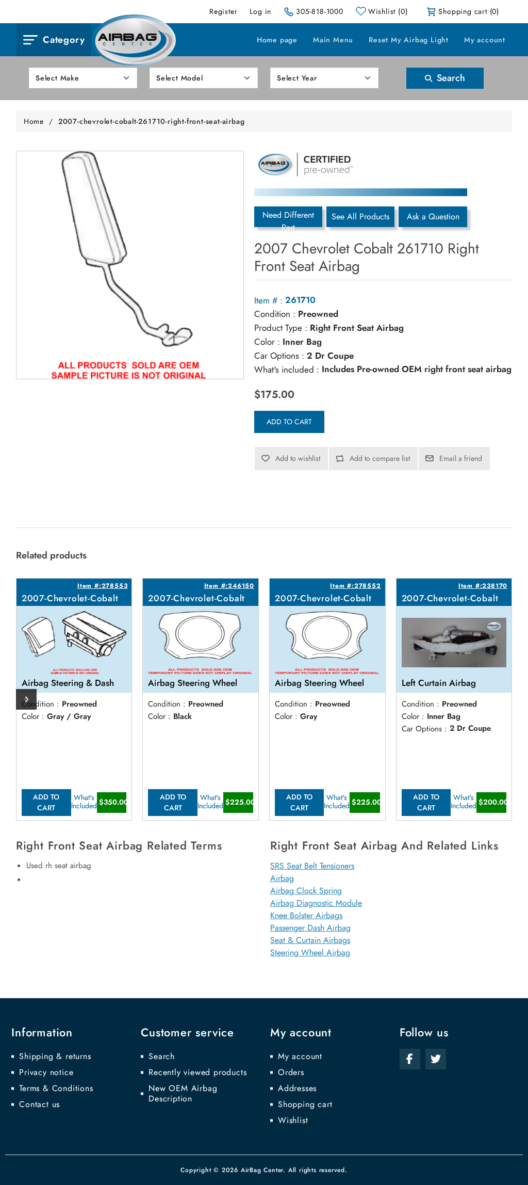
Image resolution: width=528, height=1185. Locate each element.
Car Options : (279, 355)
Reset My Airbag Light (409, 40)
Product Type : (280, 328)
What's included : (286, 369)
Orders (291, 1072)
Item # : (268, 300)
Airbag (282, 878)
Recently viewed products (197, 1072)
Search (449, 78)
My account (484, 40)
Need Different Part (288, 218)
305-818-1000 (319, 11)
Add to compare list (380, 458)
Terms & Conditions (56, 1088)
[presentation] (26, 699)
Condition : (274, 314)
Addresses (297, 1088)
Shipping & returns (55, 1056)
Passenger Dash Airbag (310, 928)
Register (223, 11)
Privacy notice (46, 1072)
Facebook (410, 1059)
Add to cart (289, 422)
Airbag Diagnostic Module (316, 903)
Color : (267, 341)
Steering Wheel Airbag (310, 952)
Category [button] (64, 39)
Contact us (39, 1104)
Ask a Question (433, 216)
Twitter (435, 1059)
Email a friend (460, 458)
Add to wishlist (297, 458)
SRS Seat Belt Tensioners (312, 866)
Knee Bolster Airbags (306, 915)
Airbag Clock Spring (306, 890)
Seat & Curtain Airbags (310, 940)
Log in (260, 11)
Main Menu (333, 40)
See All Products (360, 216)
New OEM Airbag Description (182, 1093)
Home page (277, 40)
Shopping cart (305, 1104)
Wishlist (293, 1120)
